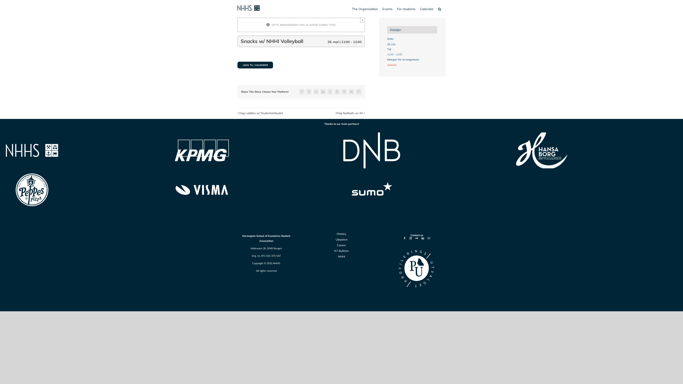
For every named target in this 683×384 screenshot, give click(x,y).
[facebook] (404, 238)
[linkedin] (423, 238)
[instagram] (410, 238)
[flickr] (416, 238)
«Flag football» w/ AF (349, 113)
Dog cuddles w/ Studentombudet (261, 113)
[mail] (429, 238)
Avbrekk (391, 64)
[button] (439, 9)
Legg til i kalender (255, 65)
